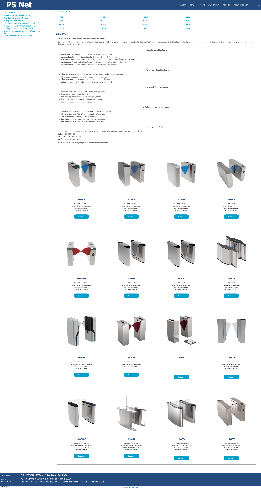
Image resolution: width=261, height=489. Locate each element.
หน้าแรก (56, 12)
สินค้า (62, 12)
